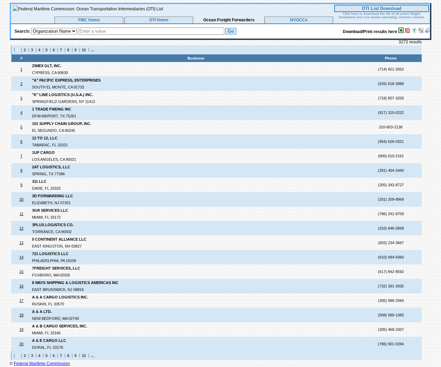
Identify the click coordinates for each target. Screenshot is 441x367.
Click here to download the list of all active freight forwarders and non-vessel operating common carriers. (382, 15)
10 (84, 50)
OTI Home (158, 20)
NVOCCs (299, 20)
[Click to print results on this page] (427, 30)
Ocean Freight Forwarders (229, 20)
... (92, 50)
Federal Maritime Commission (42, 363)
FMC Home (89, 20)
